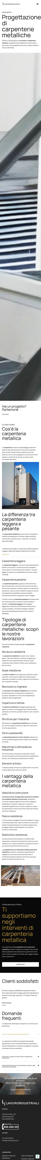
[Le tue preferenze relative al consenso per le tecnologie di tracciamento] (37, 1156)
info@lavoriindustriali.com (10, 1140)
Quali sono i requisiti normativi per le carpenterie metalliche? (17, 1057)
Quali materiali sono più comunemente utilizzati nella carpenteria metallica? (18, 1066)
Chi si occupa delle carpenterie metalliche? (15, 1034)
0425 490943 (8, 1138)
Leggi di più (5, 554)
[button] (37, 3)
